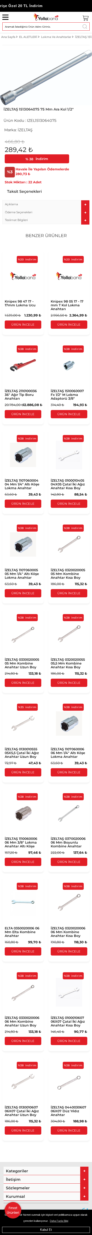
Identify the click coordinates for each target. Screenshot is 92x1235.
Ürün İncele (23, 324)
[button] (46, 204)
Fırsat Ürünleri (13, 1210)
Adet (37, 182)
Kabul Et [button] (46, 1229)
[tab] (46, 204)
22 (18, 182)
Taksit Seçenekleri (24, 191)
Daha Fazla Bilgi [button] (59, 1220)
